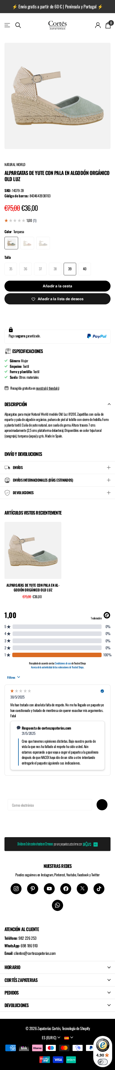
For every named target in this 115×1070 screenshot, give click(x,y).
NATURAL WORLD (14, 164)
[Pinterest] (32, 888)
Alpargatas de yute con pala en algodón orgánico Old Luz (32, 588)
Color (14, 231)
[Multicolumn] (57, 843)
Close (57, 967)
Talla (7, 257)
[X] (82, 888)
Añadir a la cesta (57, 286)
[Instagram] (16, 888)
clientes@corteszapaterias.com (35, 953)
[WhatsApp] (57, 905)
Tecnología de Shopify (76, 1028)
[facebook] (65, 888)
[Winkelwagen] (108, 25)
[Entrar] (98, 25)
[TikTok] (99, 888)
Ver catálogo (7, 25)
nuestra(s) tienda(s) (47, 388)
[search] (18, 25)
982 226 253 (27, 938)
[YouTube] (49, 888)
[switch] (103, 1062)
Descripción (15, 404)
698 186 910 (29, 945)
